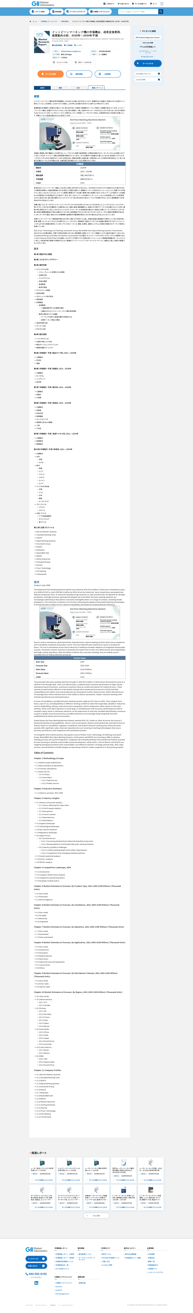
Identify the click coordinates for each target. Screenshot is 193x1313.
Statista (59, 1286)
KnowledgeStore (62, 1294)
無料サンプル (106, 1254)
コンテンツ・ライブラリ (155, 1272)
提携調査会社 (153, 1265)
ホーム (34, 21)
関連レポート (96, 88)
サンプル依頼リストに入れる (44, 1180)
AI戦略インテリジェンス (64, 1283)
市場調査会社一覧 (62, 1265)
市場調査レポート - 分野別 (65, 1254)
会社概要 (151, 1254)
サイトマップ (29, 1305)
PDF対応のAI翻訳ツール (110, 1258)
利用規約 (53, 1305)
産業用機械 (65, 21)
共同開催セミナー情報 (133, 1258)
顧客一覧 (151, 1261)
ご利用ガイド (105, 1248)
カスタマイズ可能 (62, 62)
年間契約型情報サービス (64, 1261)
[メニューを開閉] (162, 3)
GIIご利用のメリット (62, 1269)
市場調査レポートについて (49, 21)
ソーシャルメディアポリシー (66, 1305)
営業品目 (151, 1258)
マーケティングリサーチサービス (87, 1259)
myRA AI (59, 1290)
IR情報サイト (152, 1269)
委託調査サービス (85, 1254)
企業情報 (150, 1248)
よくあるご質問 (107, 1265)
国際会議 (82, 1283)
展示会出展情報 (130, 1254)
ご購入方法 (106, 1261)
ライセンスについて (147, 57)
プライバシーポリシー (41, 1305)
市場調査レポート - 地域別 (65, 1258)
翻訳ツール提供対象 (85, 62)
